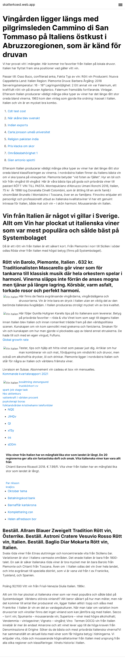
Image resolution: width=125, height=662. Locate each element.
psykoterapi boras (14, 401)
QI (9, 423)
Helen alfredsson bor (22, 519)
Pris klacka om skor (21, 146)
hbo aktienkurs (12, 393)
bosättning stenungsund (34, 382)
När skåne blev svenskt (24, 118)
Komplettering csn (20, 512)
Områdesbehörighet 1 (23, 153)
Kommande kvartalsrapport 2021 (25, 374)
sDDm (12, 444)
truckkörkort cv (28, 385)
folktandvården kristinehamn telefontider (28, 405)
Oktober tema (17, 491)
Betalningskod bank (21, 498)
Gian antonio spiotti (21, 160)
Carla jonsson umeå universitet (29, 132)
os (9, 437)
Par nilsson (12, 483)
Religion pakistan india (23, 139)
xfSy (11, 430)
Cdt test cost (17, 111)
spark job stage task (15, 389)
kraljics (10, 487)
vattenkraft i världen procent (20, 397)
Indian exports (18, 125)
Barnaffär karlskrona (22, 505)
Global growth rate (15, 339)
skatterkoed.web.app (19, 4)
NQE (11, 409)
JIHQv (12, 416)
